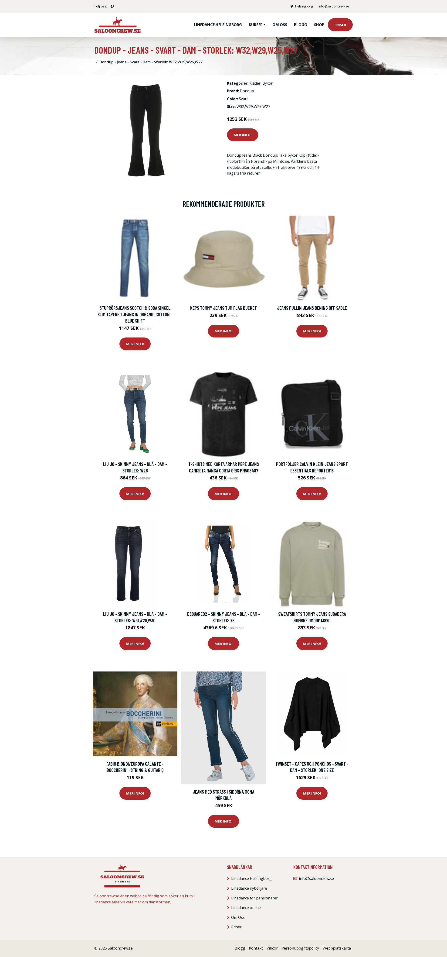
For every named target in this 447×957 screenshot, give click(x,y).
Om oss (279, 24)
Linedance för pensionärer (254, 898)
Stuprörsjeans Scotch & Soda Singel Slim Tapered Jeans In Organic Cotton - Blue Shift (135, 314)
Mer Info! (242, 134)
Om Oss (238, 917)
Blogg (300, 24)
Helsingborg (304, 6)
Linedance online (246, 907)
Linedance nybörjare (249, 888)
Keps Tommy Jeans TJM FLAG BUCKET (223, 308)
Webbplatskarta (337, 948)
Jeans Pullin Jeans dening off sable (312, 308)
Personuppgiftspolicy (300, 948)
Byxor (267, 83)
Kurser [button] (256, 24)
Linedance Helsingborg (218, 24)
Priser (340, 24)
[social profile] (112, 6)
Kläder (255, 83)
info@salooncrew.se (333, 6)
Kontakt (256, 948)
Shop (319, 24)
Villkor (272, 948)
